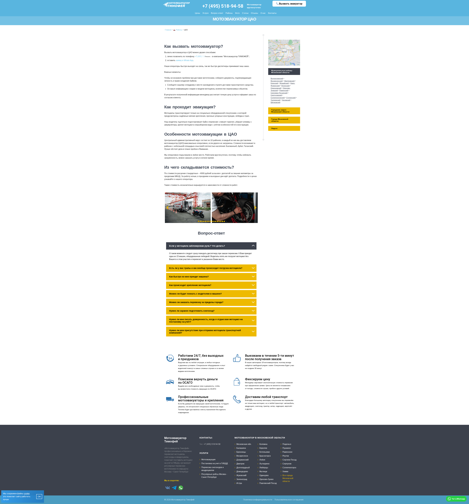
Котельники (264, 452)
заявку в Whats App (184, 60)
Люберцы (263, 468)
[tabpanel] (188, 207)
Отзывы (254, 13)
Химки (285, 471)
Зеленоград (241, 479)
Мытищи (263, 471)
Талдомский (275, 100)
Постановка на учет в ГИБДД (214, 463)
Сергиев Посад (289, 460)
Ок (39, 496)
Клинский (274, 83)
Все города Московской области (287, 478)
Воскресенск (242, 456)
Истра (239, 483)
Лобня (262, 460)
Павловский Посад (268, 483)
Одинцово (264, 475)
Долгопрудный (243, 468)
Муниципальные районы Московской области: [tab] (281, 71)
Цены (197, 13)
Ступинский (291, 98)
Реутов (285, 456)
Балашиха (241, 448)
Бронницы (241, 452)
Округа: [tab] (274, 128)
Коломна (263, 444)
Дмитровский (289, 81)
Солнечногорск (289, 468)
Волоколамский (277, 78)
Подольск (286, 444)
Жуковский (241, 475)
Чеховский (286, 100)
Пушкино (286, 448)
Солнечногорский (278, 98)
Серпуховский (276, 95)
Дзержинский (242, 460)
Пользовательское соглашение (289, 500)
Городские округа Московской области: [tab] (280, 111)
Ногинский (285, 86)
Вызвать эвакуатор (290, 3)
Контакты (272, 13)
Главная (168, 30)
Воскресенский (277, 81)
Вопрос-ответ (217, 13)
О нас (263, 13)
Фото (237, 13)
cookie (27, 493)
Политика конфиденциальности (257, 500)
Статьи (245, 13)
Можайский (284, 83)
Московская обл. (243, 444)
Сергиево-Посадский (279, 93)
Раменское (287, 452)
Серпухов (286, 464)
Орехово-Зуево (266, 479)
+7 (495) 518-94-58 (222, 6)
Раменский (283, 90)
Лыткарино (264, 464)
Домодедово (242, 471)
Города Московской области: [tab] (279, 120)
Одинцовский (276, 88)
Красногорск (265, 456)
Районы (229, 13)
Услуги (205, 13)
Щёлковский (275, 102)
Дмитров (240, 464)
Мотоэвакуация (208, 459)
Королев (263, 448)
